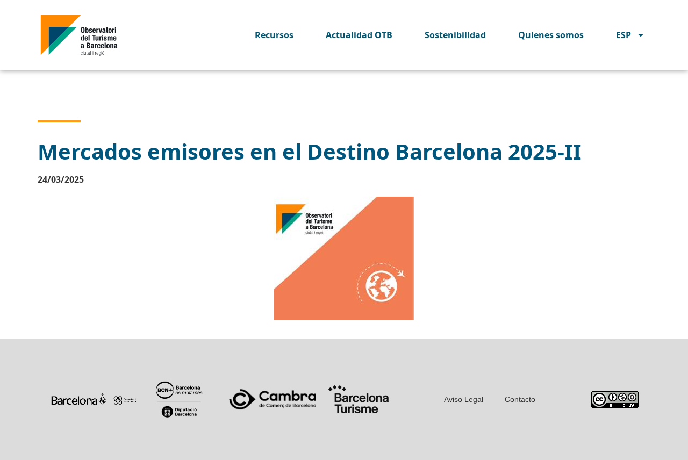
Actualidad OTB (359, 35)
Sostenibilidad (455, 35)
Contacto (520, 399)
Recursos (274, 35)
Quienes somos (551, 35)
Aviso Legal (463, 399)
